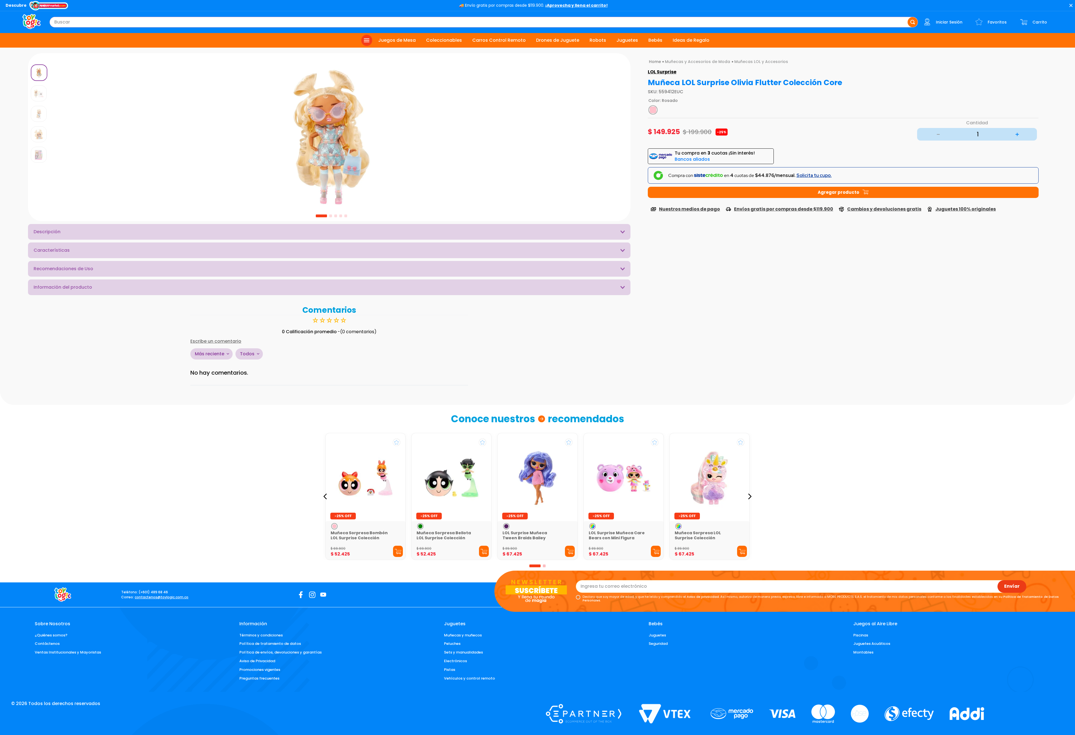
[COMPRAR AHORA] (843, 192)
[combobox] (484, 22)
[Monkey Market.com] (48, 6)
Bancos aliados (692, 159)
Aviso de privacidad (703, 596)
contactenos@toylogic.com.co (161, 597)
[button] (329, 341)
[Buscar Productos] (912, 22)
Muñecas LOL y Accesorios (761, 61)
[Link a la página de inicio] (655, 61)
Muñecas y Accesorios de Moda (697, 61)
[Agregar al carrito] (398, 551)
